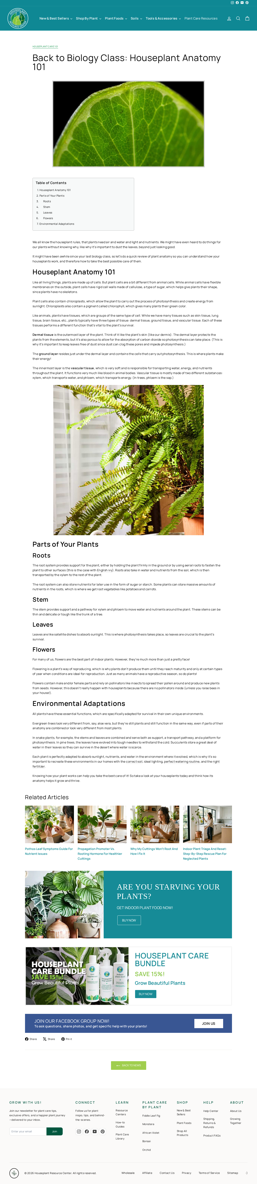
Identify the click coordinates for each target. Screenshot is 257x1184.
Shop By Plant (87, 18)
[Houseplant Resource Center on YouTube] (94, 1131)
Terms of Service (209, 1173)
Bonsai (146, 1141)
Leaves (47, 212)
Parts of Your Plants (52, 195)
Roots (47, 201)
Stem (46, 206)
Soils (135, 18)
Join (54, 1131)
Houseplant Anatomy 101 (55, 190)
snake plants (45, 738)
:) (247, 1173)
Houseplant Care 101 (45, 46)
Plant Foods (114, 18)
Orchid (146, 1150)
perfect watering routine (182, 761)
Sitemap (232, 1173)
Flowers (48, 218)
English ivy (104, 570)
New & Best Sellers (55, 18)
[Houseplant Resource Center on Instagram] (78, 1131)
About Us (236, 1111)
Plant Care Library (122, 1136)
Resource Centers (122, 1112)
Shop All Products (182, 1133)
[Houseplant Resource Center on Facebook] (86, 1131)
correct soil (134, 761)
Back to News (131, 1065)
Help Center (210, 1111)
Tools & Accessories (162, 18)
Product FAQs (212, 1135)
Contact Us (167, 1173)
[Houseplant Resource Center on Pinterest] (102, 1131)
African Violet (150, 1132)
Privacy (186, 1173)
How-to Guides (120, 1124)
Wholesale (128, 1173)
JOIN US (208, 1023)
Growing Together (235, 1121)
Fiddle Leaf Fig (151, 1115)
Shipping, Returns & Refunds (209, 1123)
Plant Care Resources (201, 18)
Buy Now (129, 920)
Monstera (148, 1124)
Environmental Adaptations (57, 223)
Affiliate (147, 1173)
